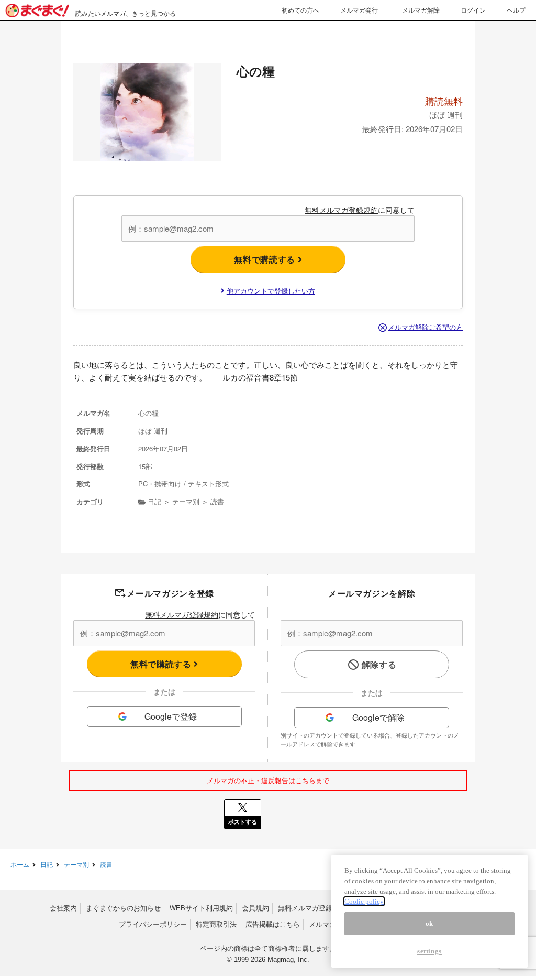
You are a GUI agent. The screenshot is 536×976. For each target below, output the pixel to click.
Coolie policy (364, 901)
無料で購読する (265, 259)
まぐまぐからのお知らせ (123, 908)
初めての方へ (300, 9)
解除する (379, 664)
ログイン (473, 9)
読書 (106, 864)
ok (429, 923)
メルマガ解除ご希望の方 (425, 327)
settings (429, 951)
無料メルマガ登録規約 (341, 209)
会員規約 (255, 908)
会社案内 (63, 908)
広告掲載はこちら (272, 924)
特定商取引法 (216, 924)
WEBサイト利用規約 (201, 908)
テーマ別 (76, 864)
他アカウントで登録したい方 (271, 291)
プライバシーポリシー (153, 924)
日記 (46, 864)
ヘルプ (516, 9)
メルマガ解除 (421, 9)
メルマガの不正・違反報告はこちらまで (268, 780)
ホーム (19, 864)
